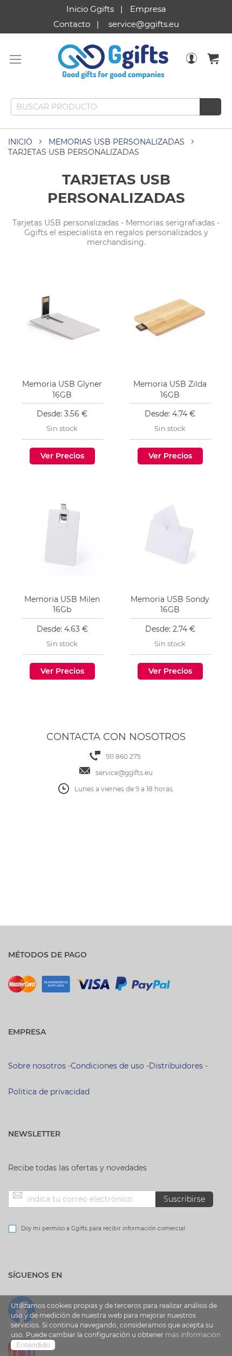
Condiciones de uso (107, 1066)
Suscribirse (184, 1199)
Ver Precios (62, 456)
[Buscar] (210, 106)
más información (193, 1335)
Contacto (71, 24)
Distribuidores (176, 1066)
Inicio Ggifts (90, 9)
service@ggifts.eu (143, 24)
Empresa (148, 9)
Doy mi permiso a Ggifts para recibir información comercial (103, 1228)
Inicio (20, 142)
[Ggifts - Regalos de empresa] (113, 62)
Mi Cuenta (191, 65)
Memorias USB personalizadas (117, 142)
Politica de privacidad (49, 1092)
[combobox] (116, 106)
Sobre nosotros (37, 1066)
